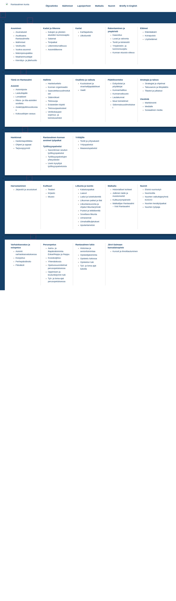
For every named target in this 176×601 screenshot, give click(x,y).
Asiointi (15, 86)
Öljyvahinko (52, 6)
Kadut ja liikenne (51, 28)
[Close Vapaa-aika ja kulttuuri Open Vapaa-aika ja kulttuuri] (29, 178)
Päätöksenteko (115, 80)
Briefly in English (128, 6)
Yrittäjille (80, 137)
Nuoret (111, 6)
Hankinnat (16, 137)
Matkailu (99, 6)
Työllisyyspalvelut (52, 146)
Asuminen (16, 28)
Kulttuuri (47, 186)
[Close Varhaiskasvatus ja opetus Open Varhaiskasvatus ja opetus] (33, 237)
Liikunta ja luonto (84, 186)
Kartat (78, 28)
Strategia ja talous (149, 80)
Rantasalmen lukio (84, 244)
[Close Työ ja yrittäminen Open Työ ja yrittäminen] (25, 129)
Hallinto (47, 80)
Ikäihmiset (67, 6)
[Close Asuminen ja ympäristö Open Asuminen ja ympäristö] (30, 20)
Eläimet (144, 28)
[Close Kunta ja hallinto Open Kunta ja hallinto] (23, 72)
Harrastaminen (18, 186)
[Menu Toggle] (3, 15)
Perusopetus (49, 244)
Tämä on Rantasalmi (21, 80)
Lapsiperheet (84, 6)
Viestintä (144, 99)
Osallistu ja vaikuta (85, 80)
